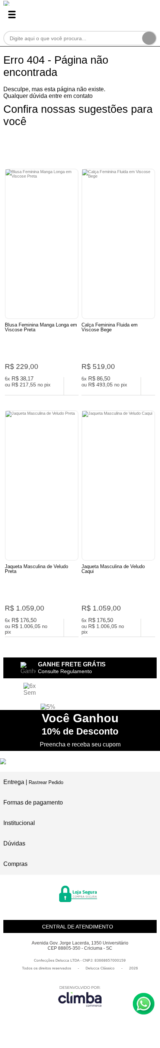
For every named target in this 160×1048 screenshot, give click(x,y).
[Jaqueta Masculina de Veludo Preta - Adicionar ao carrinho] (71, 628)
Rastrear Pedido (46, 782)
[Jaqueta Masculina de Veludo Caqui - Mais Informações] (118, 485)
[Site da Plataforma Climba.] (80, 996)
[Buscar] (149, 38)
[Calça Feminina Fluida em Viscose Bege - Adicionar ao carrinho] (148, 386)
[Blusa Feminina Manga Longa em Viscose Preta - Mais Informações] (42, 243)
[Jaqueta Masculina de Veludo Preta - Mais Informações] (42, 485)
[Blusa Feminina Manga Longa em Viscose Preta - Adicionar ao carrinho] (71, 386)
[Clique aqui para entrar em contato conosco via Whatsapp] (143, 1003)
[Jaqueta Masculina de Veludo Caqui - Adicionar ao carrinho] (148, 628)
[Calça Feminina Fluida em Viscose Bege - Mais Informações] (118, 243)
